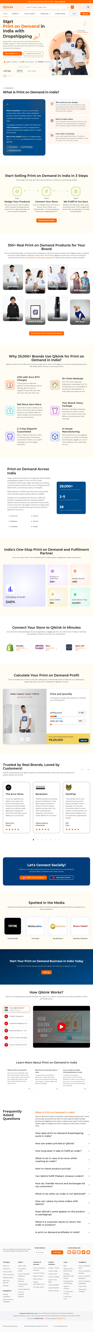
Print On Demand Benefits (21, 1294)
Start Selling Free (11, 53)
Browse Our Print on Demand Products (46, 333)
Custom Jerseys (53, 1291)
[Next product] (28, 740)
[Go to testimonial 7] (59, 840)
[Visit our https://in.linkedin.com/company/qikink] (74, 1252)
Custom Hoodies (53, 1277)
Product (15, 14)
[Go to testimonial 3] (42, 840)
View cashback (60, 1)
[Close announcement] (90, 2)
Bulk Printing (37, 1279)
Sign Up (85, 14)
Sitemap (5, 1285)
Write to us (61, 1318)
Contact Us (6, 1269)
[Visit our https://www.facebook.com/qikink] (79, 1252)
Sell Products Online (47, 220)
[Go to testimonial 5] (51, 840)
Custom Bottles (53, 1285)
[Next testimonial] (88, 769)
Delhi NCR (13, 516)
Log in (74, 14)
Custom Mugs (52, 1271)
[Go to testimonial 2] (38, 840)
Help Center (83, 1286)
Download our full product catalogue (39, 257)
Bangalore (13, 521)
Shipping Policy (8, 1277)
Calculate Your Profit (33, 53)
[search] (72, 7)
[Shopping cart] (88, 7)
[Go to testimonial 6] (55, 840)
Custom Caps (52, 1274)
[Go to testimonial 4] (46, 840)
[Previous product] (22, 740)
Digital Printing (38, 1276)
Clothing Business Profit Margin (68, 1276)
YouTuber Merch (38, 1287)
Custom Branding (24, 1289)
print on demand (15, 139)
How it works (29, 14)
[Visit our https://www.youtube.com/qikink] (88, 1252)
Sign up (46, 972)
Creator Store (60, 14)
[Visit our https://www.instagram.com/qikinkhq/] (69, 1252)
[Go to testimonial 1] (33, 840)
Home (5, 14)
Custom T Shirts (53, 1268)
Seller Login (22, 1266)
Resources (44, 14)
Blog (64, 1266)
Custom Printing (38, 1273)
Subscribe (57, 1252)
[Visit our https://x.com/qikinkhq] (83, 1252)
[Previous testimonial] (82, 769)
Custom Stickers (53, 1288)
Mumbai (35, 516)
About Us (6, 1266)
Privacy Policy (7, 1272)
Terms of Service (8, 1274)
